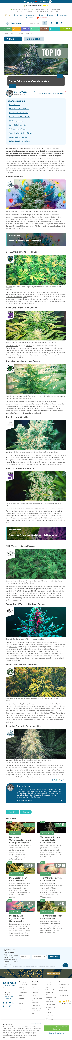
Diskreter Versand (36, 1010)
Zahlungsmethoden (50, 990)
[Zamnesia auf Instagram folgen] (7, 1003)
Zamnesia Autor (36, 1005)
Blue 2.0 (20, 774)
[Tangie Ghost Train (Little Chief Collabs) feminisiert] (36, 622)
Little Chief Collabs (12, 346)
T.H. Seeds (9, 287)
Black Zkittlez (28, 774)
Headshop (21, 987)
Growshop (21, 1001)
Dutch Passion (29, 581)
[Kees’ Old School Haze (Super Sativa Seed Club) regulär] (36, 486)
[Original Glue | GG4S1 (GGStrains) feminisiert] (36, 682)
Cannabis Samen (23, 984)
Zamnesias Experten (37, 1008)
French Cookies (11, 297)
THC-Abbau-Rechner (64, 984)
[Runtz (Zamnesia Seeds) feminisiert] (36, 194)
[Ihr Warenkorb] (63, 23)
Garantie (47, 1010)
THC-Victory (19, 591)
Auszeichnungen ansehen (53, 973)
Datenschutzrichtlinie (34, 966)
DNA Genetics (13, 647)
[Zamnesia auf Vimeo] (10, 1003)
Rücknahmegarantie (50, 1004)
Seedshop (26, 812)
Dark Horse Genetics (12, 402)
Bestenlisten (12, 812)
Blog (33, 987)
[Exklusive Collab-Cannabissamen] (36, 744)
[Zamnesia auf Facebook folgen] (3, 1003)
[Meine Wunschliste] (57, 23)
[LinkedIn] (61, 800)
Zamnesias (46, 215)
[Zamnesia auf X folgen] (13, 1003)
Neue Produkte (35, 990)
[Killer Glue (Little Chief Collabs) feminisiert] (36, 325)
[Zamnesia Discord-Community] (10, 1006)
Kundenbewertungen (37, 998)
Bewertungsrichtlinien (50, 1007)
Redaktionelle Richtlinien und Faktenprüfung (49, 1019)
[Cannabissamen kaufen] (36, 379)
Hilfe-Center (48, 984)
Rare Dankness (60, 644)
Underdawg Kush (21, 297)
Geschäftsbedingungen (50, 997)
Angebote (21, 1006)
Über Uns (34, 995)
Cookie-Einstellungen (56, 1033)
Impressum (48, 987)
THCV (14, 589)
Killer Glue (29, 346)
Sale (20, 1009)
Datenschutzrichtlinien (36, 1023)
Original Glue (46, 717)
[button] (9, 93)
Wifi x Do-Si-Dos (37, 774)
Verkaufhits (35, 992)
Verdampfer (21, 990)
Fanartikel (21, 1003)
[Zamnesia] (16, 23)
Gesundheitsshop (23, 992)
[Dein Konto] (52, 23)
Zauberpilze (21, 998)
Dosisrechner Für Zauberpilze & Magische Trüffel (63, 988)
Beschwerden (48, 1012)
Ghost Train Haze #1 (46, 653)
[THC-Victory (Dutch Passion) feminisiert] (36, 564)
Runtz (33, 215)
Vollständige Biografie (24, 800)
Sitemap (34, 1013)
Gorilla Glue (56, 706)
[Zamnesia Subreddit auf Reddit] (7, 1006)
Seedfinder (34, 984)
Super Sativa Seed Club (16, 503)
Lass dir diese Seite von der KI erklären (51, 93)
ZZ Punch (48, 774)
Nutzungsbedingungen (47, 966)
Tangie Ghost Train (22, 649)
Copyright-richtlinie (50, 1015)
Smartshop (21, 995)
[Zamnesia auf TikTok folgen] (3, 1006)
